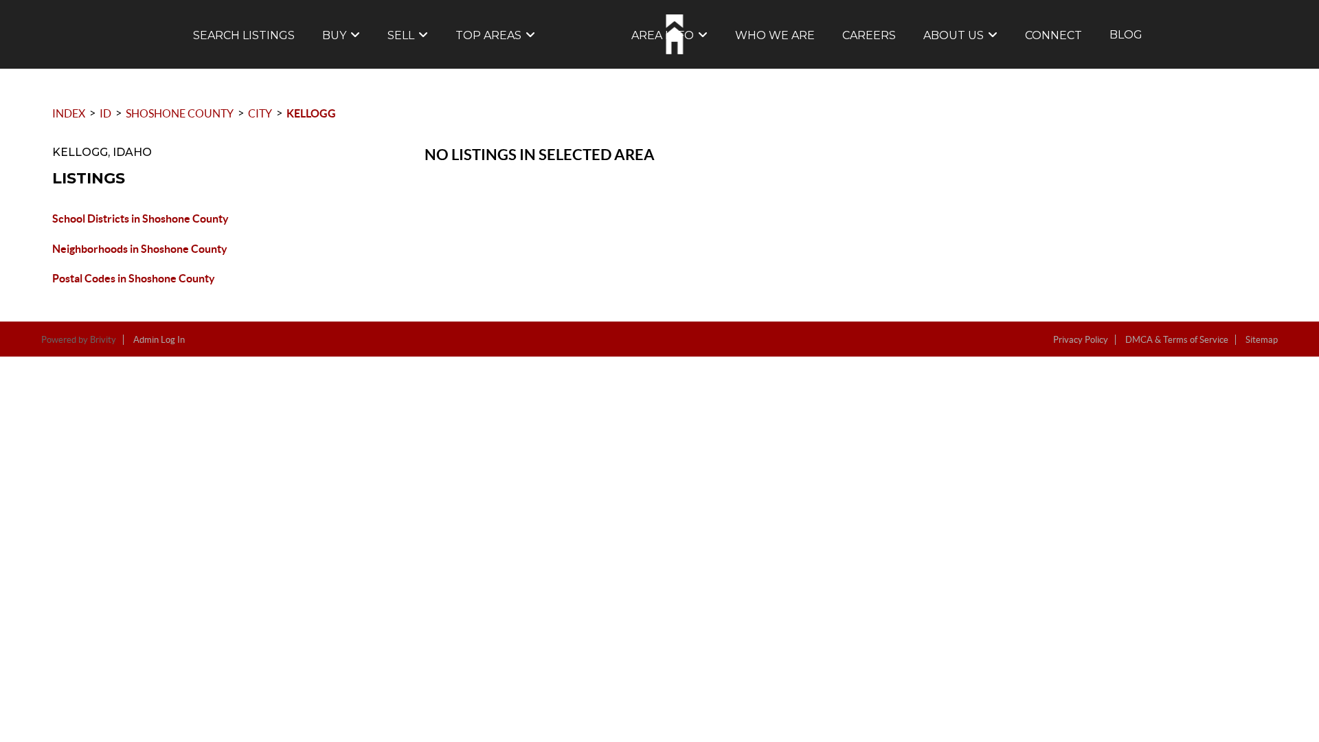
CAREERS (869, 35)
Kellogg (311, 113)
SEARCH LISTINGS (244, 35)
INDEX (68, 113)
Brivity (103, 340)
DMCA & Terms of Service (1176, 340)
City (260, 113)
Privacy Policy (1080, 340)
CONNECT (1053, 35)
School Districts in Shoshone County (140, 218)
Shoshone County (180, 113)
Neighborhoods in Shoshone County (139, 249)
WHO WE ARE (775, 35)
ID (105, 113)
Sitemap (1261, 340)
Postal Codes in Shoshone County (133, 278)
